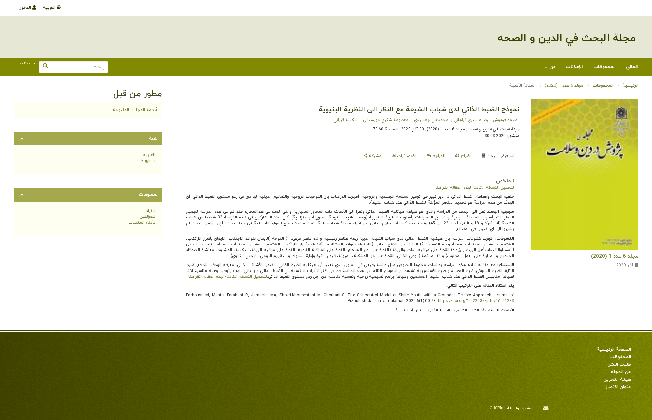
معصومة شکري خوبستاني (385, 120)
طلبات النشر (619, 364)
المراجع (438, 156)
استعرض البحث (499, 156)
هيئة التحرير (617, 379)
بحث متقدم (28, 63)
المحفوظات (604, 67)
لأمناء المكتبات (141, 222)
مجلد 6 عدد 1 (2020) (564, 86)
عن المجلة (621, 372)
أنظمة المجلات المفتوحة (135, 110)
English (148, 161)
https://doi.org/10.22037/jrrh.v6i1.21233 (476, 301)
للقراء (150, 211)
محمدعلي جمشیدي (430, 120)
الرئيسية (630, 86)
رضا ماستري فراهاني (470, 120)
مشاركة (374, 156)
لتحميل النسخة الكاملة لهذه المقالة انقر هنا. (474, 187)
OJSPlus (498, 408)
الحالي (632, 67)
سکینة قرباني (345, 120)
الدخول (25, 8)
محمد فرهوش (505, 120)
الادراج (465, 156)
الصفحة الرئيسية (614, 349)
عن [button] (552, 67)
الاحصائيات (406, 156)
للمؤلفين (147, 217)
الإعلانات (574, 67)
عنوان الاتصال (617, 387)
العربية (50, 8)
